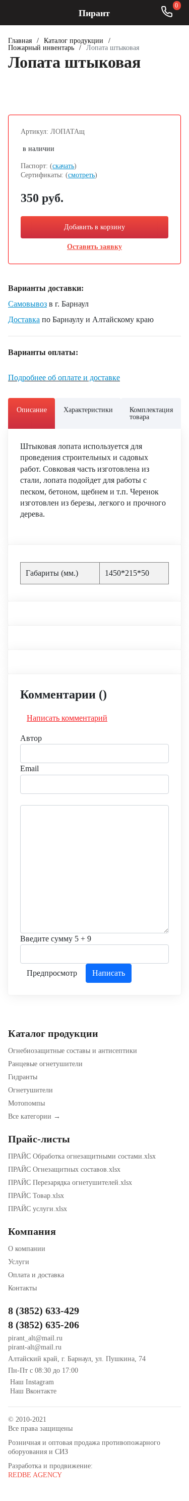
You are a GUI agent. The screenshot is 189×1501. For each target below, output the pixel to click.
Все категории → (34, 1116)
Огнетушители (30, 1090)
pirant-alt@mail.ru (34, 1347)
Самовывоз (27, 303)
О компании (26, 1249)
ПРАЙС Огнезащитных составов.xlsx (64, 1169)
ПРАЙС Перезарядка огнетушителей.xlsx (70, 1182)
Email (29, 768)
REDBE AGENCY (35, 1475)
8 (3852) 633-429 (43, 1311)
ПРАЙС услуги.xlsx (37, 1209)
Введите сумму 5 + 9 (55, 938)
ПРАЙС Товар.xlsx (36, 1195)
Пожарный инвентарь (41, 48)
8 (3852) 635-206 (43, 1325)
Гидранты (22, 1077)
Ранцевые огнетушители (45, 1064)
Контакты (22, 1288)
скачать (63, 166)
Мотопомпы (26, 1103)
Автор (31, 738)
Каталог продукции (73, 40)
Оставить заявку (94, 247)
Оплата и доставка (36, 1275)
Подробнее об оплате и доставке (64, 377)
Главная (20, 40)
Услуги (18, 1262)
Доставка (24, 319)
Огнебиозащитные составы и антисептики (72, 1051)
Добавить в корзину (94, 227)
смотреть (81, 175)
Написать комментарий (67, 718)
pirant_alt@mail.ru (35, 1338)
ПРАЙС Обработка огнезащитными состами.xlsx (82, 1156)
